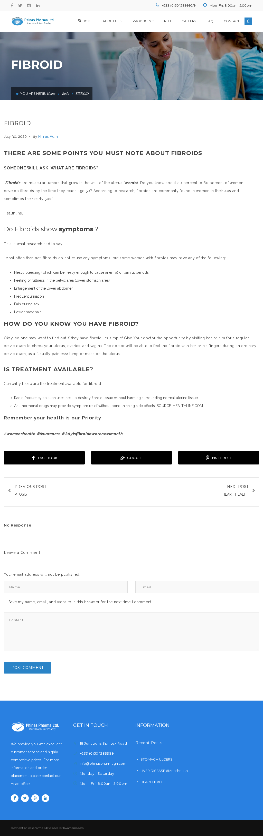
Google (134, 458)
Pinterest (221, 458)
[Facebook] (12, 5)
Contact (231, 21)
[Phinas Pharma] (33, 21)
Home (87, 21)
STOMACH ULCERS (156, 759)
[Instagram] (29, 5)
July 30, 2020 (16, 136)
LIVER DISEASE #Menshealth (164, 771)
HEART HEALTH (152, 782)
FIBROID (17, 123)
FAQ (209, 21)
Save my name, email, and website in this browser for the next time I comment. (80, 602)
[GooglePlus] (35, 798)
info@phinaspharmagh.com (103, 763)
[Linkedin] (38, 5)
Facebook (47, 458)
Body (65, 93)
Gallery (189, 21)
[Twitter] (20, 5)
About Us (111, 21)
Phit (167, 21)
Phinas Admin (49, 136)
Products (142, 21)
